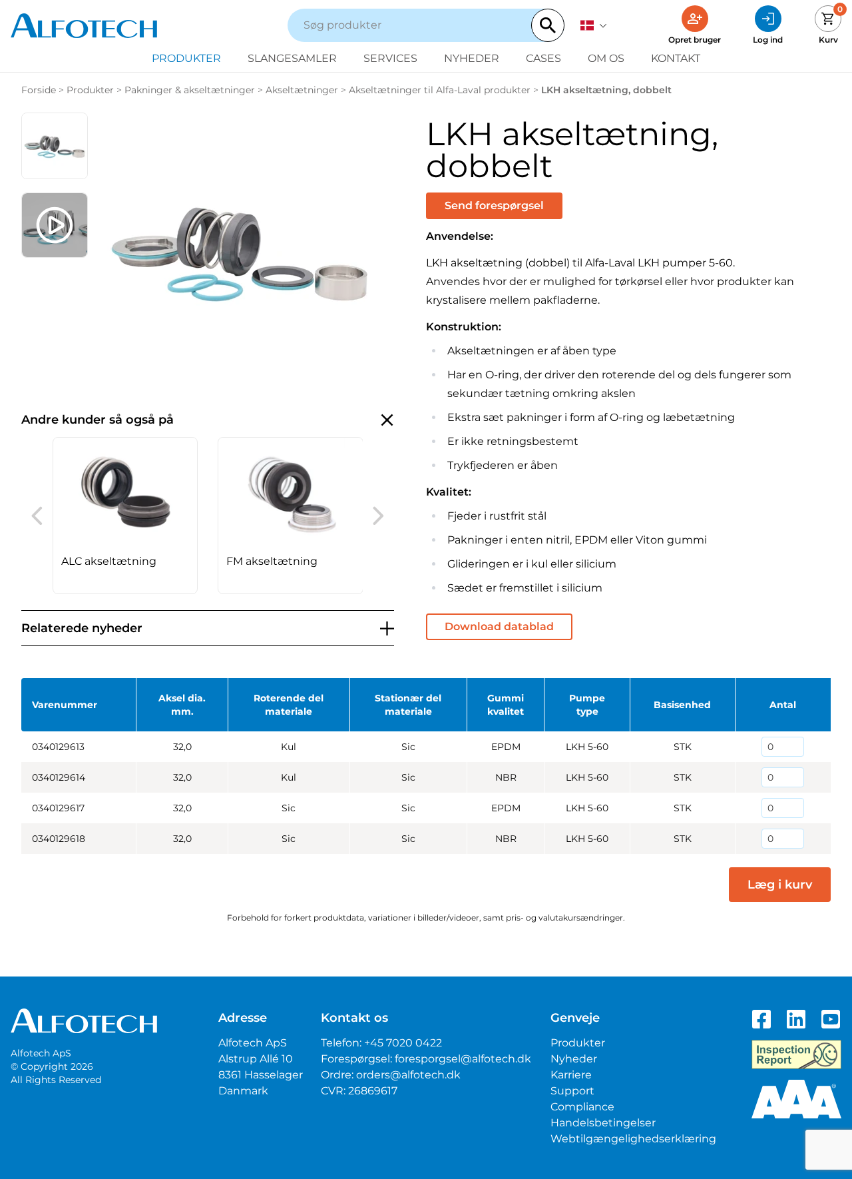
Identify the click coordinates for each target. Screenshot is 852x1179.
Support (572, 1090)
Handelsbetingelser (603, 1122)
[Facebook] (761, 1019)
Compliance (582, 1106)
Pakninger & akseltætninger (189, 90)
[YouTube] (830, 1019)
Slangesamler (292, 58)
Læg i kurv (779, 884)
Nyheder (471, 58)
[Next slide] (378, 515)
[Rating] (796, 1099)
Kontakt (675, 58)
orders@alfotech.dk (408, 1074)
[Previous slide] (37, 515)
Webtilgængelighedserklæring (633, 1138)
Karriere (571, 1074)
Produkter (186, 58)
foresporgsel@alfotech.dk (463, 1058)
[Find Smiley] (796, 1054)
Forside (38, 90)
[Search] (547, 25)
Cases (543, 58)
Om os (606, 58)
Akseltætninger (302, 90)
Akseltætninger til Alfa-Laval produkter (440, 90)
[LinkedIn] (796, 1019)
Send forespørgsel (494, 205)
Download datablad (499, 626)
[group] (125, 515)
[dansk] (593, 25)
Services (390, 58)
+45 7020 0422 (403, 1042)
